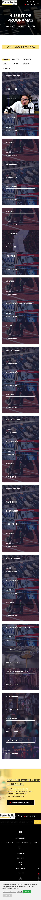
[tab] (6, 58)
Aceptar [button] (26, 892)
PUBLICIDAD (29, 822)
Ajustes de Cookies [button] (9, 892)
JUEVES (6, 64)
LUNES (5, 59)
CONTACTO (37, 822)
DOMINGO (7, 68)
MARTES (15, 59)
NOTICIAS (22, 822)
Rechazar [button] (7, 895)
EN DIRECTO (30, 816)
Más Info (20, 892)
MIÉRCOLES (27, 59)
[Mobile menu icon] (38, 3)
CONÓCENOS (3, 822)
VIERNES (16, 64)
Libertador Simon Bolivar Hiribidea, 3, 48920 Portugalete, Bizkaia (20, 843)
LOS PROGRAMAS (13, 822)
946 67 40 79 (20, 858)
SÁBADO (26, 64)
